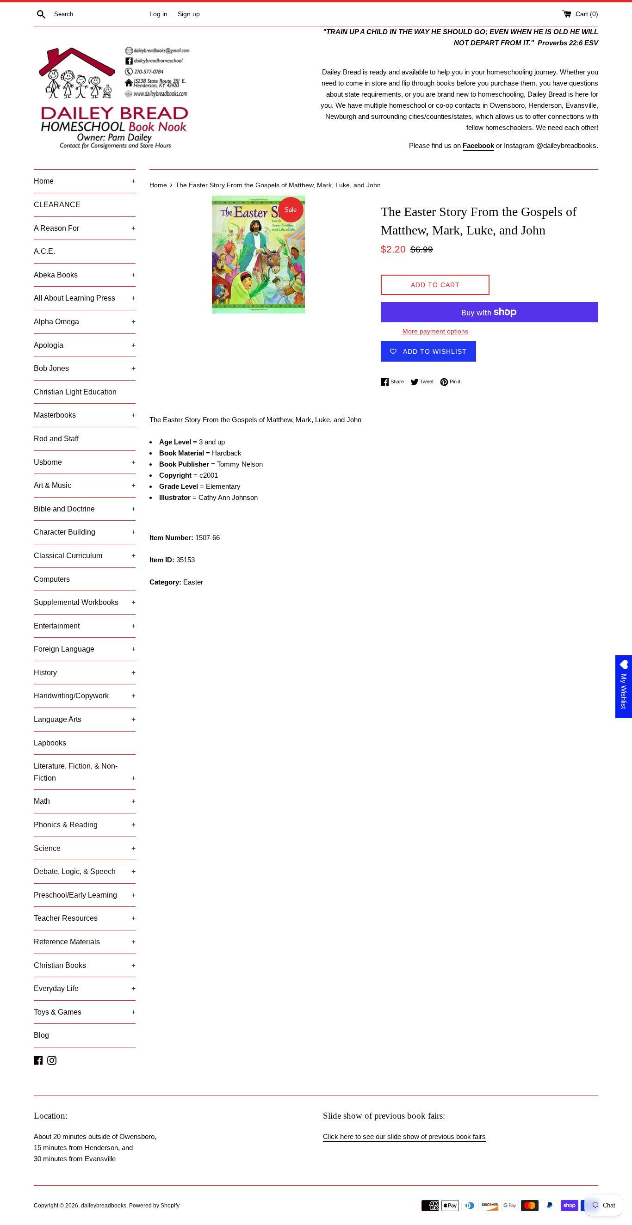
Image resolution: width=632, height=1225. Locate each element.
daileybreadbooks (103, 1205)
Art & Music (85, 485)
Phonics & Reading (85, 825)
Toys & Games (85, 1012)
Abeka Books (85, 275)
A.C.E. (44, 251)
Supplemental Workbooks (85, 602)
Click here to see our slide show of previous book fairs (404, 1136)
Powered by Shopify (154, 1205)
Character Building (85, 532)
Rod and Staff (56, 439)
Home (85, 181)
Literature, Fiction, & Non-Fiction (85, 772)
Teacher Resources (85, 918)
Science (85, 848)
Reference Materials (85, 942)
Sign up (189, 14)
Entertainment (85, 626)
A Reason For (85, 228)
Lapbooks (50, 743)
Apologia (85, 345)
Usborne (85, 462)
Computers (52, 579)
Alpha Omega (85, 322)
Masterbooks (85, 415)
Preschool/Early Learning (85, 895)
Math (85, 801)
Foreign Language (85, 649)
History (85, 673)
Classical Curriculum (85, 556)
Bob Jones (85, 368)
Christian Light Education (75, 392)
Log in (158, 14)
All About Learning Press (85, 298)
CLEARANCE (57, 205)
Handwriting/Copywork (85, 696)
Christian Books (85, 965)
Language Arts (85, 719)
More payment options (435, 331)
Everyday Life (85, 988)
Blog (41, 1035)
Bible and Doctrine (85, 509)
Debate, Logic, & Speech (85, 871)
